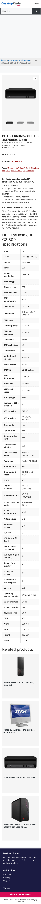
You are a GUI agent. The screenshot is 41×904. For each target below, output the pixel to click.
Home (3, 60)
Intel (8, 171)
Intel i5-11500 (16, 171)
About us (7, 874)
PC (24, 171)
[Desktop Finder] (11, 4)
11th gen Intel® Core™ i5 (17, 168)
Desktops (12, 60)
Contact (6, 881)
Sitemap (6, 878)
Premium (30, 171)
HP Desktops (24, 60)
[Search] (36, 11)
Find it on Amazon (20, 894)
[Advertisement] (20, 36)
